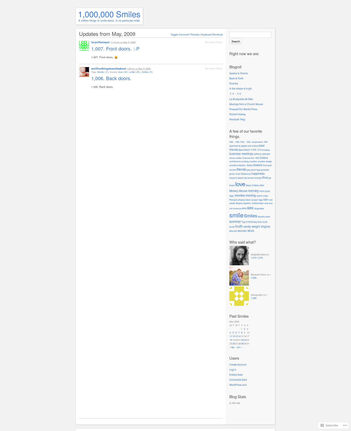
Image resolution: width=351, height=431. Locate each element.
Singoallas (259, 208)
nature (259, 195)
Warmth (233, 230)
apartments (234, 145)
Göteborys (246, 173)
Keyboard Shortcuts (212, 34)
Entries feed (236, 374)
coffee (239, 157)
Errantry (233, 83)
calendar (266, 153)
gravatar (265, 169)
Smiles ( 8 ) (147, 71)
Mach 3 (249, 185)
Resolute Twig (237, 119)
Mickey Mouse (238, 191)
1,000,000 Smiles (109, 13)
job (269, 177)
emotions (233, 165)
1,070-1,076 (257, 257)
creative (261, 161)
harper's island (236, 177)
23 (245, 339)
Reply (219, 42)
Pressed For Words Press (243, 109)
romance (237, 208)
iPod (265, 177)
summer (235, 221)
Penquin (233, 199)
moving (250, 195)
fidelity (250, 165)
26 (234, 343)
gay (248, 169)
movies (240, 195)
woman (242, 231)
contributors (235, 161)
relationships (257, 203)
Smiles (250, 215)
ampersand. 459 (260, 141)
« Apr (232, 347)
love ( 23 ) (123, 71)
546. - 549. (245, 141)
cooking (245, 161)
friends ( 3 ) (103, 71)
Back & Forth (236, 78)
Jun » (239, 347)
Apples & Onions (238, 73)
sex (250, 208)
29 (242, 343)
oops (265, 195)
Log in (232, 369)
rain (265, 199)
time (260, 221)
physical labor (244, 199)
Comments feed (238, 379)
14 (239, 336)
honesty (257, 177)
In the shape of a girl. (240, 88)
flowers (257, 165)
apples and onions (249, 145)
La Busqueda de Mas (241, 99)
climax (232, 157)
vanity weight (251, 226)
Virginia (265, 226)
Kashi (232, 185)
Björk (241, 149)
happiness (258, 173)
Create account (237, 364)
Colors (264, 158)
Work (250, 231)
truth (239, 226)
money (253, 190)
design (269, 161)
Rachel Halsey (237, 114)
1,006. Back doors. (112, 78)
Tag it (244, 221)
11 (231, 336)
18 (231, 339)
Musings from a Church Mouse (246, 104)
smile (236, 215)
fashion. (242, 165)
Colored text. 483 (250, 157)
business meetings (241, 154)
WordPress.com (238, 384)
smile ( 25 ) (135, 71)
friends (241, 169)
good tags (255, 169)
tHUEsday (252, 221)
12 (234, 336)
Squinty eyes (264, 216)
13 (236, 336)
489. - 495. (234, 141)
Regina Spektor (243, 203)
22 (242, 339)
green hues (234, 173)
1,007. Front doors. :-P (116, 48)
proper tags (257, 199)
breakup (266, 149)
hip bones (248, 177)
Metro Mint (259, 185)
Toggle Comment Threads (185, 34)
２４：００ (235, 93)
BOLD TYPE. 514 (252, 149)
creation (253, 161)
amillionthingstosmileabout (108, 68)
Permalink (210, 42)
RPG (244, 208)
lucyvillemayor (100, 42)
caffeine (257, 153)
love (240, 183)
